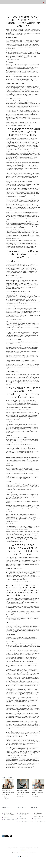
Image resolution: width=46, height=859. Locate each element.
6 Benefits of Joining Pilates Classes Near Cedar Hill (37, 792)
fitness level (24, 695)
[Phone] (11, 836)
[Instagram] (3, 836)
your (17, 123)
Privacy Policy (29, 852)
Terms (34, 852)
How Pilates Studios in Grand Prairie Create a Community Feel (23, 792)
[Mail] (8, 836)
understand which (11, 95)
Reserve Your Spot (22, 852)
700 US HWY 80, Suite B (38, 814)
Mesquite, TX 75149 (38, 816)
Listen (8, 664)
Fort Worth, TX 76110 (9, 814)
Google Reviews (13, 852)
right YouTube (11, 246)
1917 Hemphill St (8, 813)
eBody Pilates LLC (23, 847)
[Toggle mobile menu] (43, 2)
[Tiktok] (5, 836)
